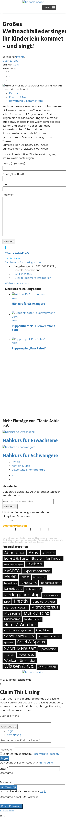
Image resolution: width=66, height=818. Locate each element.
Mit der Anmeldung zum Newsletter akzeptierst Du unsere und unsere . (31, 516)
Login (10, 731)
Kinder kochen (51, 595)
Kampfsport (13, 589)
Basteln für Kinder (47, 558)
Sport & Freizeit (20, 648)
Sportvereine (48, 649)
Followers (12, 262)
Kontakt (35, 529)
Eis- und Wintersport (13, 564)
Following (26, 262)
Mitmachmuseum (15, 608)
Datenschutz (22, 529)
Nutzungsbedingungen (44, 516)
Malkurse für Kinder (43, 601)
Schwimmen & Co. (50, 636)
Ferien (10, 576)
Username (7, 773)
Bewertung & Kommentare (26, 101)
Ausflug (48, 552)
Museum (12, 613)
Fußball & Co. (29, 583)
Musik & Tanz (10, 60)
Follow (38, 262)
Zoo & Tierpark (47, 667)
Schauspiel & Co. (19, 636)
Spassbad (8, 643)
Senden (9, 506)
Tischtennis (9, 655)
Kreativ (21, 601)
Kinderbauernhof (33, 589)
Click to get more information (33, 278)
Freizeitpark (10, 583)
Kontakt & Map (18, 97)
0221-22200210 (23, 274)
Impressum (8, 529)
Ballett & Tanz (16, 558)
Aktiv (33, 552)
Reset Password (11, 806)
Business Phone (9, 715)
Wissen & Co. (19, 666)
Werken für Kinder (20, 660)
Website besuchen (17, 283)
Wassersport (26, 654)
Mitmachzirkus (44, 607)
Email (4, 768)
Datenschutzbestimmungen (34, 520)
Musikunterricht (32, 619)
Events (20, 57)
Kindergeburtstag (22, 594)
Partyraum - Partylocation (18, 630)
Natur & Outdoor (20, 624)
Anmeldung (14, 735)
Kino (7, 602)
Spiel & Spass (31, 642)
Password (7, 749)
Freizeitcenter (39, 577)
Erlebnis (34, 564)
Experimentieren (37, 571)
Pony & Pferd (43, 630)
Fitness (25, 577)
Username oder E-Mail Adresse (20, 740)
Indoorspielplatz (51, 583)
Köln (16, 64)
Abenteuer (14, 552)
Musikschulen (12, 619)
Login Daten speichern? (17, 754)
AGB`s (44, 529)
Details (13, 93)
